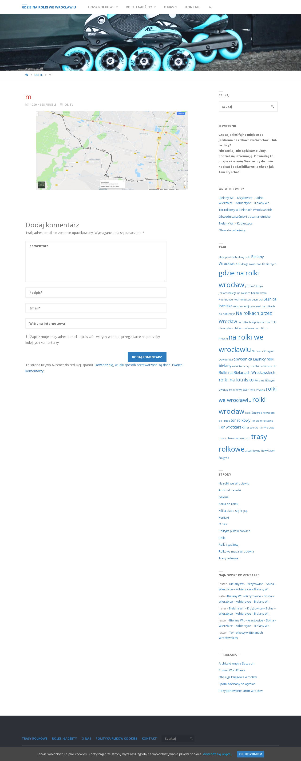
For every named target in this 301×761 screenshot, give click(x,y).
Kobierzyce (226, 299)
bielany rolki (242, 257)
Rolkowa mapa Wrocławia (236, 551)
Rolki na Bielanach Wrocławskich (247, 372)
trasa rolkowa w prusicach (234, 438)
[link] (210, 7)
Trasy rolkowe (228, 558)
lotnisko (226, 305)
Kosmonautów (242, 299)
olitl (38, 75)
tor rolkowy (240, 420)
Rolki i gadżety (228, 545)
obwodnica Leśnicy (250, 359)
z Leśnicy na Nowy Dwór (260, 450)
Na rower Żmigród (263, 351)
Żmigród (224, 458)
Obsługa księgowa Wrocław (238, 677)
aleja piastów (226, 257)
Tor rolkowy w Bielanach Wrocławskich (245, 210)
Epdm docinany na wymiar (237, 684)
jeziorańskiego (254, 286)
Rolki (222, 538)
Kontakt (224, 518)
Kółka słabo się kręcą (233, 511)
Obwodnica (226, 359)
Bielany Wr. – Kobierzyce (236, 223)
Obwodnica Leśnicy (232, 230)
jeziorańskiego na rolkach (234, 293)
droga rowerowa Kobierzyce (258, 264)
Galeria (224, 497)
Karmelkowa (259, 293)
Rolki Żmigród (253, 412)
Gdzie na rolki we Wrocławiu (49, 7)
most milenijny (242, 306)
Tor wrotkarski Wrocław (259, 427)
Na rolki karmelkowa (241, 328)
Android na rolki (230, 490)
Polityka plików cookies (234, 531)
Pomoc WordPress (232, 670)
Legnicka (257, 299)
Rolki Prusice (257, 389)
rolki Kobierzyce (242, 366)
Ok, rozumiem (250, 754)
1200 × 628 (37, 105)
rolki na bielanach (264, 366)
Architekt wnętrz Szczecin (236, 663)
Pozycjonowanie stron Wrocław (241, 691)
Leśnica (269, 299)
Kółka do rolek (228, 504)
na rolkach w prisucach (252, 322)
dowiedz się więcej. (217, 754)
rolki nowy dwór (239, 389)
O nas (223, 524)
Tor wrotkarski (232, 427)
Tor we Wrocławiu (262, 420)
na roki (256, 306)
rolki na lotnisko (236, 379)
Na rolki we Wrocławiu (234, 483)
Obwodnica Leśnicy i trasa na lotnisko (245, 217)
